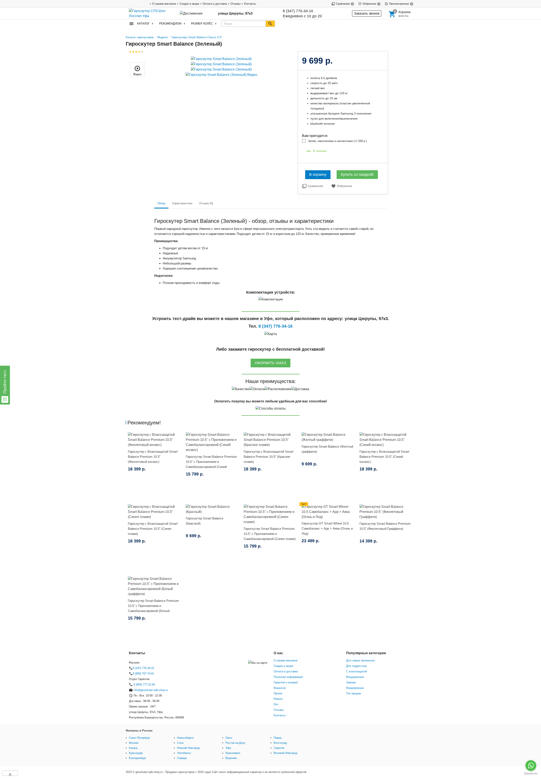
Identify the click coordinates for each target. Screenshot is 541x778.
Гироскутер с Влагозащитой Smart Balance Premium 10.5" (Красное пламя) (268, 456)
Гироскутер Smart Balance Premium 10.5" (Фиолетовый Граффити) (385, 526)
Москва (133, 742)
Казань (133, 747)
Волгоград (280, 742)
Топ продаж (353, 693)
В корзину (318, 174)
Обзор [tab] (161, 203)
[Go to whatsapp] (531, 765)
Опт (276, 704)
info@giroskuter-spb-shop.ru (151, 690)
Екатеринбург (137, 758)
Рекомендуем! (170, 23)
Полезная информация (288, 677)
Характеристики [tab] (182, 203)
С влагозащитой (356, 671)
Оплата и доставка (215, 3)
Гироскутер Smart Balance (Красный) (204, 520)
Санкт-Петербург (139, 737)
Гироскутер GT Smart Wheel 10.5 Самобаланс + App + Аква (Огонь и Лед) (327, 528)
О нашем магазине (164, 3)
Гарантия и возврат (286, 682)
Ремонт (278, 698)
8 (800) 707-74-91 (143, 673)
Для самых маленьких (360, 660)
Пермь (278, 737)
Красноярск (232, 753)
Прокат (278, 693)
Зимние (351, 682)
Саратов (279, 747)
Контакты (250, 3)
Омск (228, 737)
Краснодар (136, 753)
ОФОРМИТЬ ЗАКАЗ (270, 363)
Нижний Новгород (188, 747)
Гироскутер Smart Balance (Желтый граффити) (327, 449)
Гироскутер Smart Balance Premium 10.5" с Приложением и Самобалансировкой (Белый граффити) (153, 608)
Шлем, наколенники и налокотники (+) (337, 141)
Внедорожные (355, 677)
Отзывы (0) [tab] (206, 203)
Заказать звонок (366, 13)
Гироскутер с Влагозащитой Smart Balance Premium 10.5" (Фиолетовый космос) (153, 456)
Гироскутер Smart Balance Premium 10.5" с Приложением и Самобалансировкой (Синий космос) (211, 464)
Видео (137, 74)
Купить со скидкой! (357, 174)
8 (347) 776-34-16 (298, 11)
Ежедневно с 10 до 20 (302, 13)
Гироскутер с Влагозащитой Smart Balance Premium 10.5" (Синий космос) (384, 456)
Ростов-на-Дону (235, 742)
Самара (182, 758)
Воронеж (231, 758)
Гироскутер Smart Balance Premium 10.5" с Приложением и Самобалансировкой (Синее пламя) (270, 534)
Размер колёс (202, 23)
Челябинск (184, 753)
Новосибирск (185, 737)
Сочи (180, 742)
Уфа (228, 747)
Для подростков (356, 666)
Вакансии (280, 687)
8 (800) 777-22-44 (144, 684)
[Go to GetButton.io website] (531, 773)
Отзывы (235, 3)
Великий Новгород (285, 753)
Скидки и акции (189, 3)
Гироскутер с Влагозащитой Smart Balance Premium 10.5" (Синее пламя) (153, 528)
